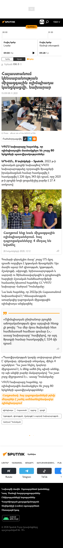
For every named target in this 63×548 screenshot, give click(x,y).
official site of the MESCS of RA (22, 133)
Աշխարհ (29, 463)
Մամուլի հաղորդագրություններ (24, 493)
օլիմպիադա (8, 410)
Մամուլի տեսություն (49, 45)
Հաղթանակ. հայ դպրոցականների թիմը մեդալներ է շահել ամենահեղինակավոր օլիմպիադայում (29, 399)
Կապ (4, 493)
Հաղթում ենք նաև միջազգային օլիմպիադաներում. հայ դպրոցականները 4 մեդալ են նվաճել (29, 239)
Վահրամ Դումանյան (12, 422)
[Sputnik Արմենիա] (9, 23)
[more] (58, 251)
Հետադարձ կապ (10, 509)
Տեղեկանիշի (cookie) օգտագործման (20, 505)
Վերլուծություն (45, 463)
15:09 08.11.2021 (10, 93)
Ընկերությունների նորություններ (18, 497)
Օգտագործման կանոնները (35, 489)
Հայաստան (22, 410)
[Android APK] (10, 518)
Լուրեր (7, 45)
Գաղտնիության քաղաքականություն (20, 501)
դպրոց (33, 410)
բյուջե (42, 410)
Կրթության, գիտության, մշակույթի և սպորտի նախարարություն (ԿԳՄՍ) (32, 416)
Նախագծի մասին (11, 489)
